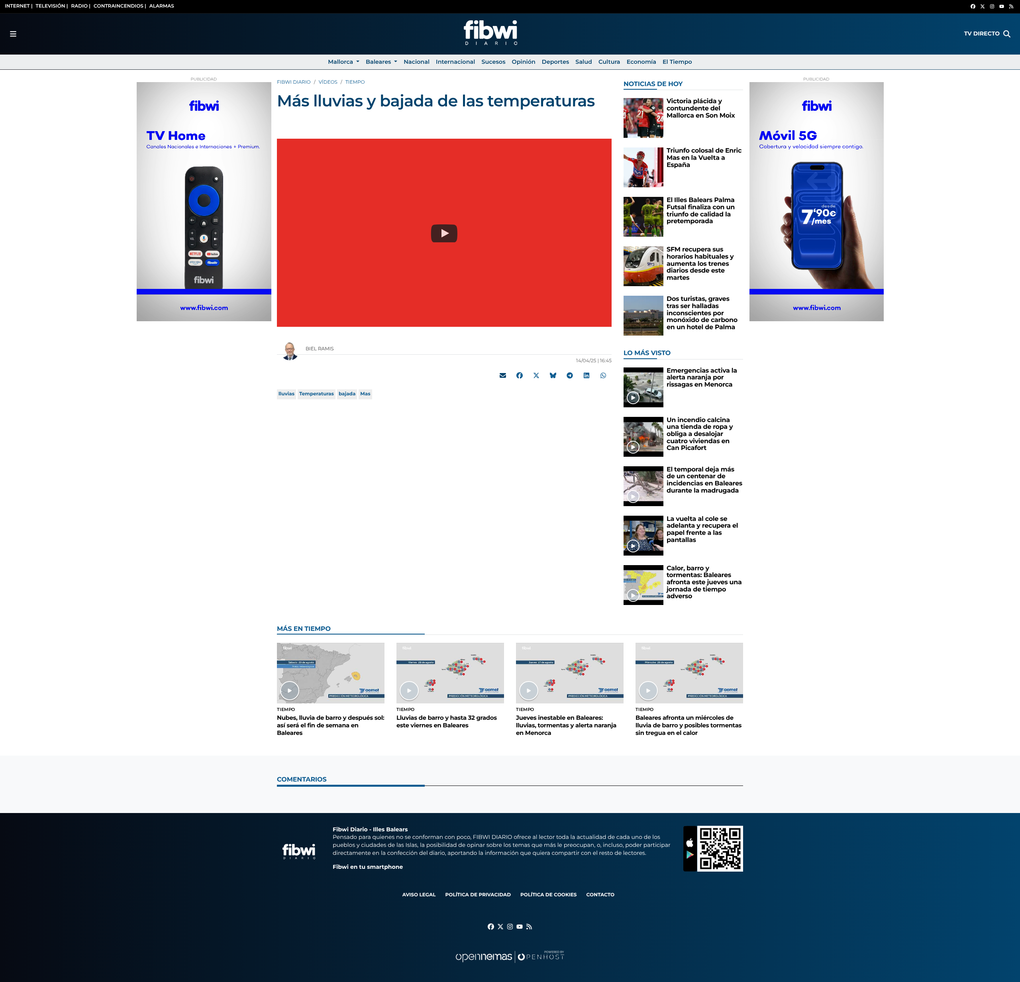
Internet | (19, 6)
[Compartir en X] (536, 375)
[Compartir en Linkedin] (586, 375)
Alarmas (161, 6)
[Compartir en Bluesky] (553, 375)
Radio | (80, 6)
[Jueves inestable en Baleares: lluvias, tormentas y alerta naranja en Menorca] (570, 673)
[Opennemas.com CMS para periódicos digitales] (510, 964)
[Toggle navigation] (13, 34)
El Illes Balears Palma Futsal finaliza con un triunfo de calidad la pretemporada (701, 210)
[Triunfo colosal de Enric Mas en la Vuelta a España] (643, 167)
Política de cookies (548, 895)
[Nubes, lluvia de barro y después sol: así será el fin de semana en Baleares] (330, 673)
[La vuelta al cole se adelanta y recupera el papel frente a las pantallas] (643, 535)
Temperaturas (316, 394)
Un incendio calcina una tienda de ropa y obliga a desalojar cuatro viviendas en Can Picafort (700, 434)
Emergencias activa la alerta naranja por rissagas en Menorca (702, 378)
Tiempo (355, 82)
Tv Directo (982, 33)
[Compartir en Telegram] (569, 375)
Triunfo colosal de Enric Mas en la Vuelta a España (704, 158)
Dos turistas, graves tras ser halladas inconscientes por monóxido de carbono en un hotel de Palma (702, 313)
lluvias (286, 394)
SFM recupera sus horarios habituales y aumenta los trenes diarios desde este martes (700, 263)
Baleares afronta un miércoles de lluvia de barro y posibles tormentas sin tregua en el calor (688, 725)
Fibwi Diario (294, 82)
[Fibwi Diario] (490, 34)
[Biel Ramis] (289, 350)
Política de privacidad (478, 895)
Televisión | (52, 6)
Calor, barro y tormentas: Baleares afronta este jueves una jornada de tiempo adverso (704, 582)
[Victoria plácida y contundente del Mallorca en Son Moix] (643, 118)
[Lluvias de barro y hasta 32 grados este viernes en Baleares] (450, 673)
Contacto (600, 895)
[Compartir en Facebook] (519, 375)
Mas (365, 394)
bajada (347, 394)
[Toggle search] (1007, 34)
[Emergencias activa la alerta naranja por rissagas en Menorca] (643, 387)
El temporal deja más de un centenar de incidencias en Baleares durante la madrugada (704, 480)
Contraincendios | (120, 6)
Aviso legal (419, 895)
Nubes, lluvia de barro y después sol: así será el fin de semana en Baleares (330, 725)
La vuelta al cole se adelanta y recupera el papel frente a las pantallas (702, 529)
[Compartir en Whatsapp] (603, 375)
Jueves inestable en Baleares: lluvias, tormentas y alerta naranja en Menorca (566, 725)
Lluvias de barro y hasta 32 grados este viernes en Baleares (446, 721)
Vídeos (328, 82)
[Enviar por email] (502, 375)
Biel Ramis (320, 349)
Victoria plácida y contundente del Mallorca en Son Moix (701, 108)
